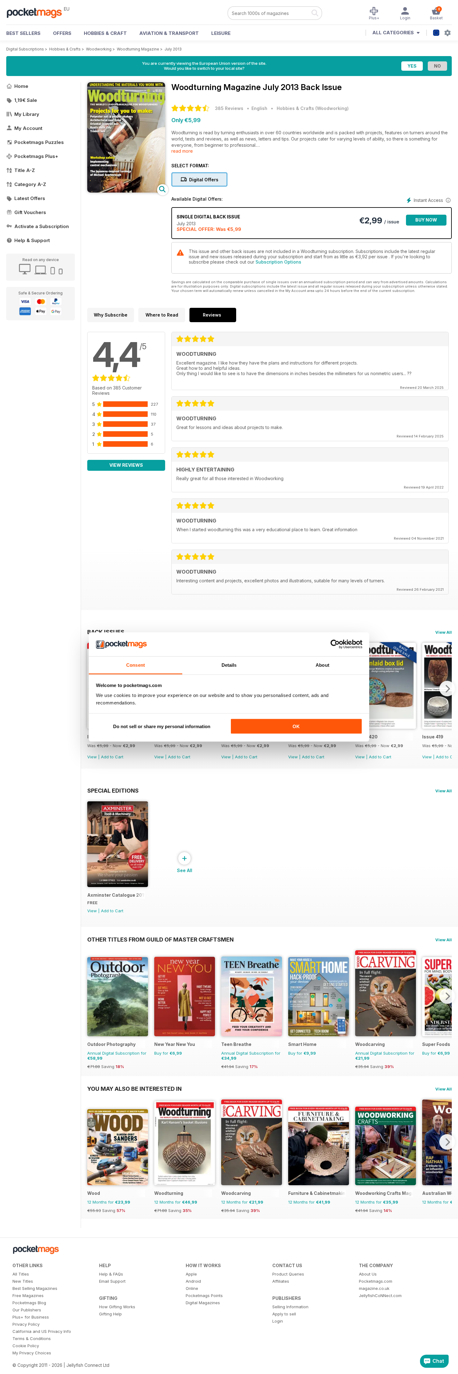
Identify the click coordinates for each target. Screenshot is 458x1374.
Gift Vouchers (30, 212)
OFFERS (62, 33)
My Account (28, 128)
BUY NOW (426, 219)
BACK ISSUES (105, 632)
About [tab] (322, 664)
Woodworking (99, 49)
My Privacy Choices (31, 1352)
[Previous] (92, 996)
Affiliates (280, 1281)
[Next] (447, 688)
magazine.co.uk (374, 1288)
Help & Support (32, 240)
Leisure (221, 33)
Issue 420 (366, 736)
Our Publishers (26, 1309)
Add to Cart (112, 756)
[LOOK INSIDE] (126, 190)
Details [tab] (229, 664)
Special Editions (113, 790)
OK (296, 726)
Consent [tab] (135, 664)
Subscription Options (278, 262)
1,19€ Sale (25, 100)
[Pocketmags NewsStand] (37, 12)
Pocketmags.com (375, 1281)
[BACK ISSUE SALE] (385, 727)
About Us (368, 1273)
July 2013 (173, 49)
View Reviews (126, 465)
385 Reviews (229, 108)
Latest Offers (29, 198)
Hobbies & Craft (105, 33)
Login (277, 1321)
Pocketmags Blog (29, 1302)
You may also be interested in (134, 1088)
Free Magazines (28, 1295)
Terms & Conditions (31, 1338)
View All (443, 632)
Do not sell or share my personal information (161, 726)
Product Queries (288, 1273)
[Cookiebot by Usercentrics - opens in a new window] (335, 644)
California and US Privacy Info (41, 1331)
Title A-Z (24, 170)
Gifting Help (110, 1313)
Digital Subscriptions (25, 49)
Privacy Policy (26, 1324)
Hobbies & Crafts (65, 49)
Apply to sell (284, 1313)
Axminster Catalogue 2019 (116, 895)
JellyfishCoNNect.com (380, 1295)
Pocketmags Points (204, 1295)
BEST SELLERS (23, 33)
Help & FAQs (111, 1273)
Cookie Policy (25, 1345)
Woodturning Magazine (138, 49)
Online (192, 1288)
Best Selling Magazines (34, 1288)
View (92, 756)
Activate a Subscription (41, 226)
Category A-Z (30, 184)
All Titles (20, 1273)
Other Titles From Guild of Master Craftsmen (160, 939)
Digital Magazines (203, 1302)
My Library (26, 114)
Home (21, 86)
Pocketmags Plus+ (36, 156)
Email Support (112, 1281)
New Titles (22, 1281)
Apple (191, 1273)
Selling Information (290, 1306)
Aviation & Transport (169, 33)
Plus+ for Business (30, 1316)
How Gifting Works (117, 1306)
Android (193, 1281)
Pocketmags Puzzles (39, 142)
